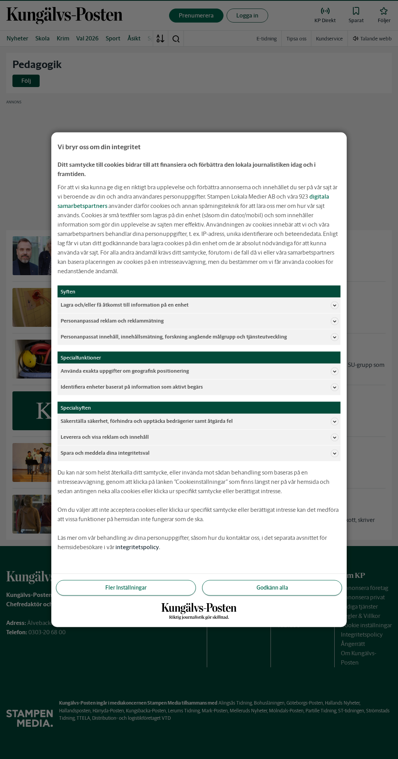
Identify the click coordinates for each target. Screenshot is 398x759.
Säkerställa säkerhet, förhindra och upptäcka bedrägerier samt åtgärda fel (147, 421)
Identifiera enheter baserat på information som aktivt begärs (132, 387)
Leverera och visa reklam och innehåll (105, 437)
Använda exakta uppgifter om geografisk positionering (125, 371)
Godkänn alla (272, 587)
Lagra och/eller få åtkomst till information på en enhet (125, 305)
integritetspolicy (137, 546)
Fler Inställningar (126, 587)
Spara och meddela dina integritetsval (105, 453)
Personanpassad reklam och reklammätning (112, 321)
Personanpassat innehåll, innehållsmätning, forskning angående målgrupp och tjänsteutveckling (174, 336)
